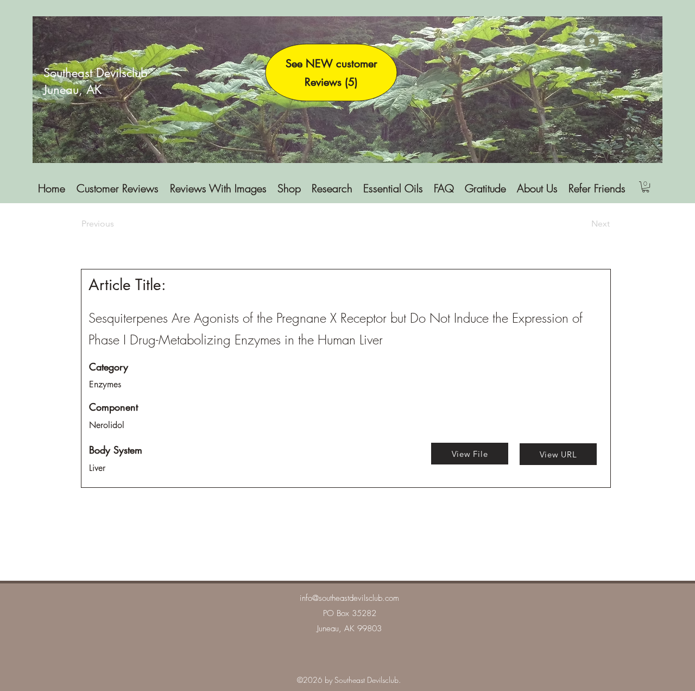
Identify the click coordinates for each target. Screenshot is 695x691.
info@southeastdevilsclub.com (349, 598)
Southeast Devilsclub (95, 72)
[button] (645, 186)
